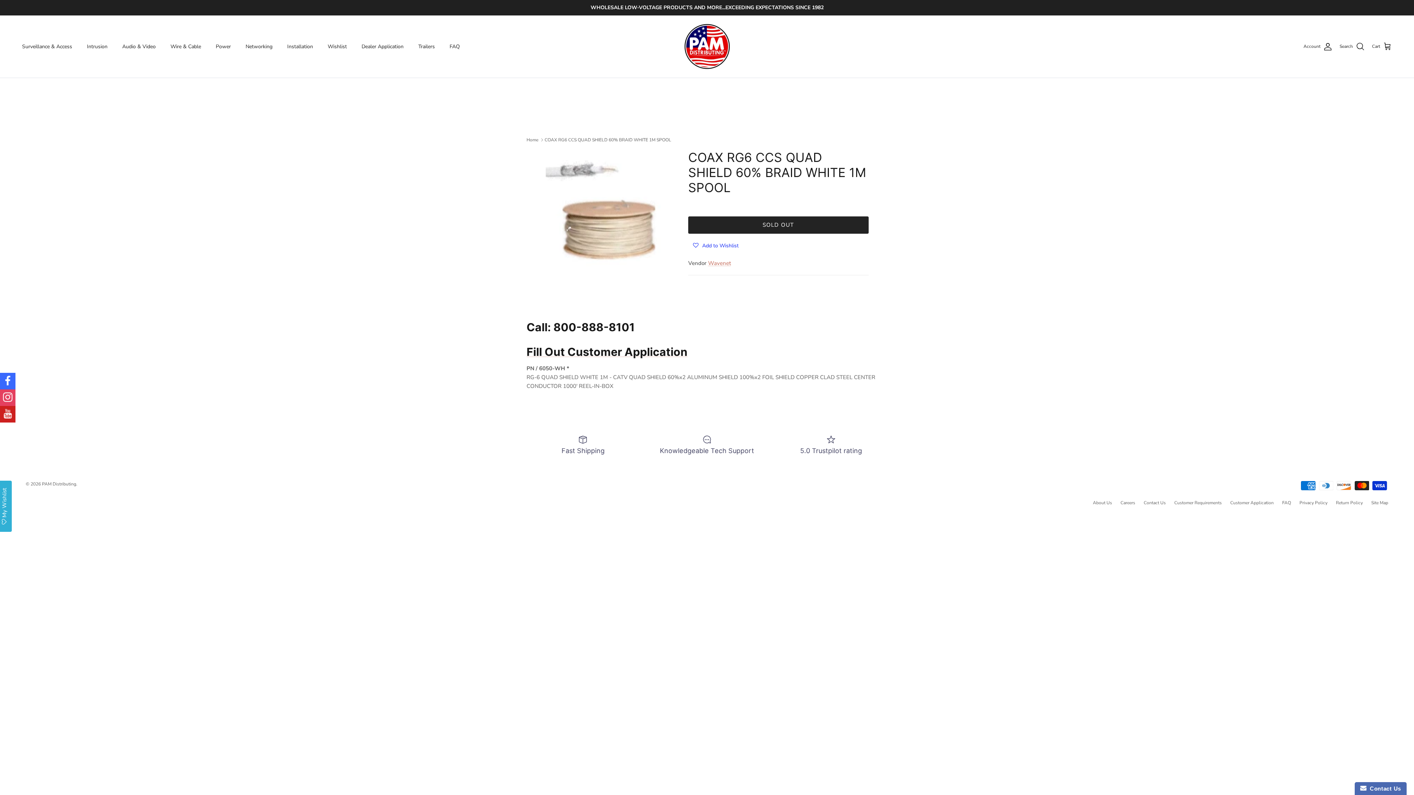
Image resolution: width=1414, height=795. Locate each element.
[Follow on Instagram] (7, 397)
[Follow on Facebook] (7, 381)
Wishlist (337, 46)
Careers (1128, 503)
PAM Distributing (59, 484)
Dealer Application (383, 46)
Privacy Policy (1313, 503)
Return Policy (1349, 503)
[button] (715, 245)
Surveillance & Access (47, 46)
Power (223, 46)
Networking (259, 46)
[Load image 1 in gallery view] (609, 213)
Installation (300, 46)
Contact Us (1155, 503)
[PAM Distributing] (707, 47)
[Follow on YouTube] (7, 414)
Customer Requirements (1198, 503)
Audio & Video (139, 46)
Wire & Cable (185, 46)
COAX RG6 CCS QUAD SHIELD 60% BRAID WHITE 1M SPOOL (608, 140)
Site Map (1379, 503)
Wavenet (719, 263)
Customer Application (1252, 503)
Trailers (426, 46)
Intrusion (97, 46)
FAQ (455, 46)
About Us (1102, 503)
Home (532, 140)
